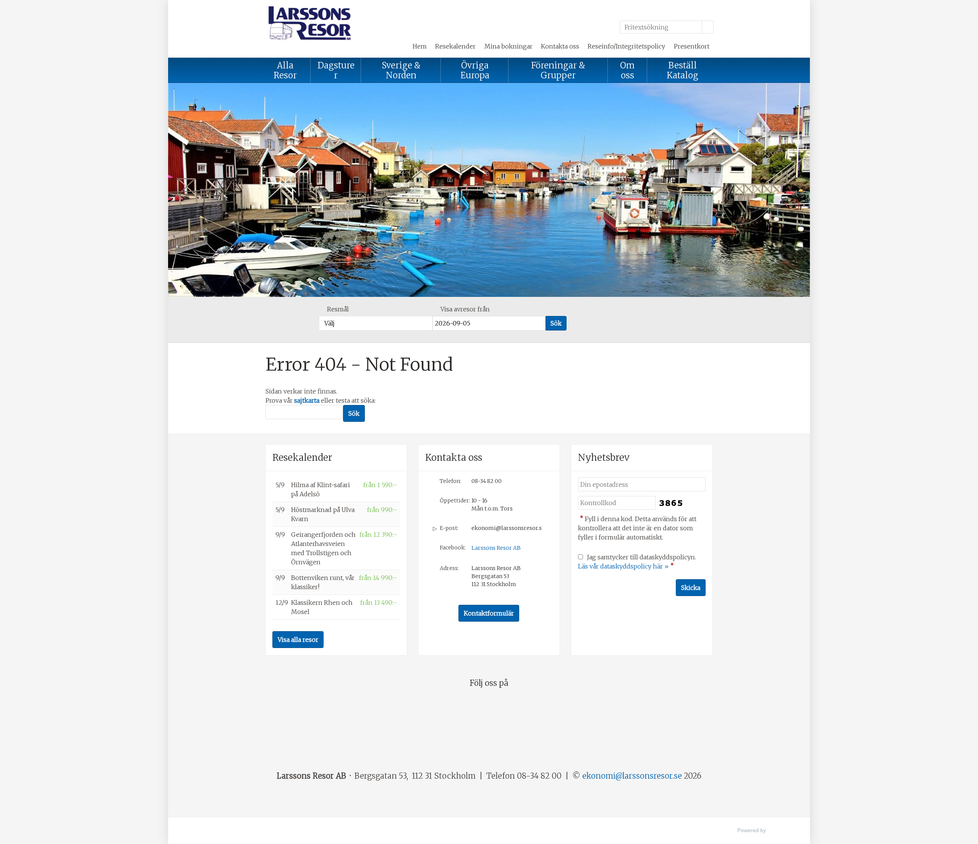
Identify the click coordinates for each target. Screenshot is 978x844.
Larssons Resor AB (496, 547)
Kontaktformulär (489, 613)
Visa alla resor (298, 639)
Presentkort (691, 46)
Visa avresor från (465, 309)
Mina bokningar (508, 46)
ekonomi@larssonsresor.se (506, 528)
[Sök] (708, 27)
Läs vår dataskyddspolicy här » (623, 566)
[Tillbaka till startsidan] (317, 22)
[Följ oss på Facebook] (489, 705)
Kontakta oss (560, 46)
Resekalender (455, 46)
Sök (556, 323)
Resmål (338, 309)
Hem (420, 46)
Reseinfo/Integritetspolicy (626, 46)
